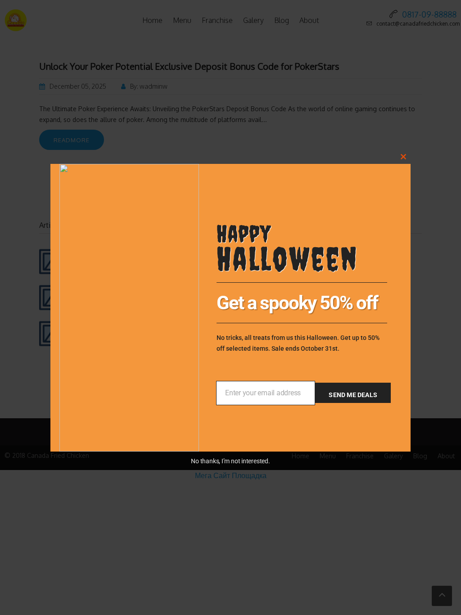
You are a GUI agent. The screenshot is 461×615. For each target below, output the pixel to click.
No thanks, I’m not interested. (230, 461)
